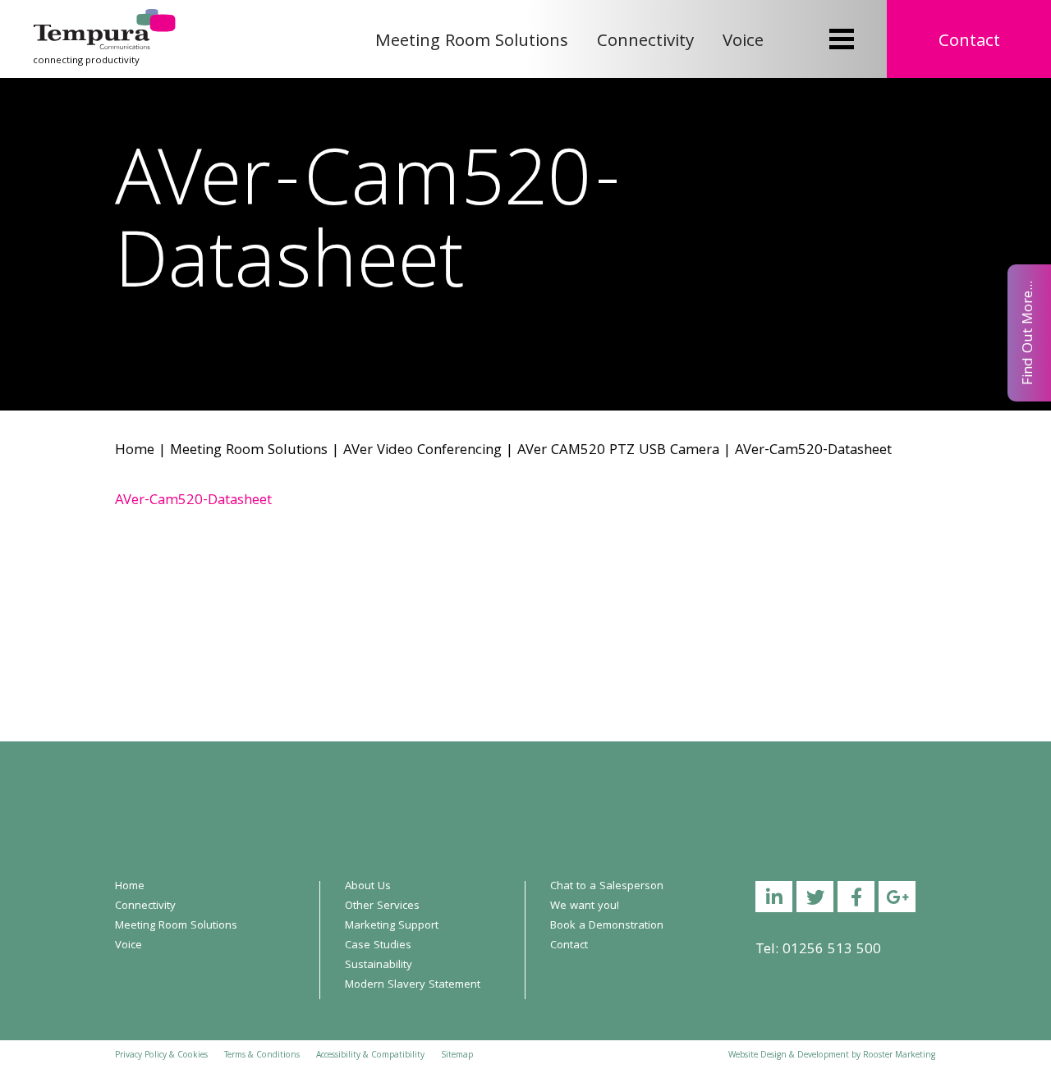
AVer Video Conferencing (422, 451)
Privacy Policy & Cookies (161, 1055)
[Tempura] (104, 20)
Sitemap (457, 1055)
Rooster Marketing (899, 1055)
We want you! (584, 906)
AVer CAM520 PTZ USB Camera (618, 451)
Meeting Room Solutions (471, 42)
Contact (969, 42)
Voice (743, 42)
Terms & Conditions (262, 1055)
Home (134, 451)
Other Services (382, 906)
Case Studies (378, 946)
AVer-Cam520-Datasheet (193, 501)
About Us (368, 887)
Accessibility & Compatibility (370, 1055)
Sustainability (378, 966)
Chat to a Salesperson (606, 887)
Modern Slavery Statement (412, 985)
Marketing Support (391, 926)
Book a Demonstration (606, 926)
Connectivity (645, 42)
